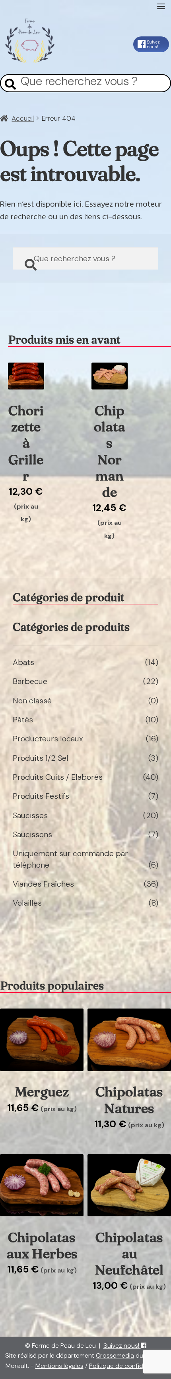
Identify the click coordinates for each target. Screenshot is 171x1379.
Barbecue (30, 681)
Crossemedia (115, 1355)
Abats (23, 662)
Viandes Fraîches (43, 884)
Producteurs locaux (48, 738)
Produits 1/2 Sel (40, 758)
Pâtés (23, 719)
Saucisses (30, 815)
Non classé (32, 700)
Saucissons (32, 834)
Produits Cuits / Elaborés (58, 777)
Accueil (23, 118)
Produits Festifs (41, 796)
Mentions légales (59, 1366)
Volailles (27, 903)
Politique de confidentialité (127, 1366)
